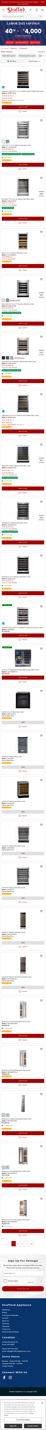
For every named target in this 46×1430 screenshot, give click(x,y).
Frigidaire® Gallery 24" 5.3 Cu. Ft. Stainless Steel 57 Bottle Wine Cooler (22, 91)
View (23, 722)
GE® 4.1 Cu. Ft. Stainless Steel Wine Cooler (14, 253)
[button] (3, 10)
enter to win (35, 42)
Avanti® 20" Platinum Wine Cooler (12, 756)
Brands (4, 1312)
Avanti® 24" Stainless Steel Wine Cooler (13, 801)
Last (31, 1244)
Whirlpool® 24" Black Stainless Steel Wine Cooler (16, 466)
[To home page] (17, 10)
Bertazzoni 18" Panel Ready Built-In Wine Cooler (16, 1021)
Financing (5, 1323)
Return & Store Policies (10, 1332)
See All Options (15, 300)
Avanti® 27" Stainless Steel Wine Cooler (13, 932)
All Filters (13, 61)
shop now (9, 42)
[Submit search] (40, 16)
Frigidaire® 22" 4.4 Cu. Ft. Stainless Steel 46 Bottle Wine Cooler (20, 415)
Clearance (5, 1326)
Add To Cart (23, 107)
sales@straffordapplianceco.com (18, 1351)
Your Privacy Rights (23, 1420)
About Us (5, 1321)
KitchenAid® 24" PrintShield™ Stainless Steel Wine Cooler (19, 361)
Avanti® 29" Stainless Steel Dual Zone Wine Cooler (17, 977)
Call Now (24, 4)
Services (5, 1318)
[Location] (30, 10)
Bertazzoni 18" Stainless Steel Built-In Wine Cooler (16, 1119)
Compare (24, 111)
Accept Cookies (33, 1426)
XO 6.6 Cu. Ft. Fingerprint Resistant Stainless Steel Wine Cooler (20, 670)
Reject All (13, 1426)
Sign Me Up (23, 1289)
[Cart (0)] (42, 10)
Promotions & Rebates (10, 1315)
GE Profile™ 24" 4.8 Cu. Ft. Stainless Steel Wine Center (18, 199)
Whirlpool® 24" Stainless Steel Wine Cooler (14, 523)
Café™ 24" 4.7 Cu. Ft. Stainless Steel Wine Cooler (16, 145)
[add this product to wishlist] (41, 70)
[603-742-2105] (36, 10)
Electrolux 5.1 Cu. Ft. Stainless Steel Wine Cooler (16, 577)
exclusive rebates (22, 42)
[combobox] (34, 61)
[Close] (42, 1403)
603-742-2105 (12, 1349)
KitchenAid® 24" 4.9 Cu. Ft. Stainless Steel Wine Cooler (18, 304)
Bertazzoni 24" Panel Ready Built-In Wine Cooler (16, 1171)
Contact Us (6, 1329)
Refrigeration (23, 48)
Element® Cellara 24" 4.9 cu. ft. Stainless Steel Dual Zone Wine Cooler (22, 627)
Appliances (13, 48)
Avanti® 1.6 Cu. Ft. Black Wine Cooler (13, 712)
